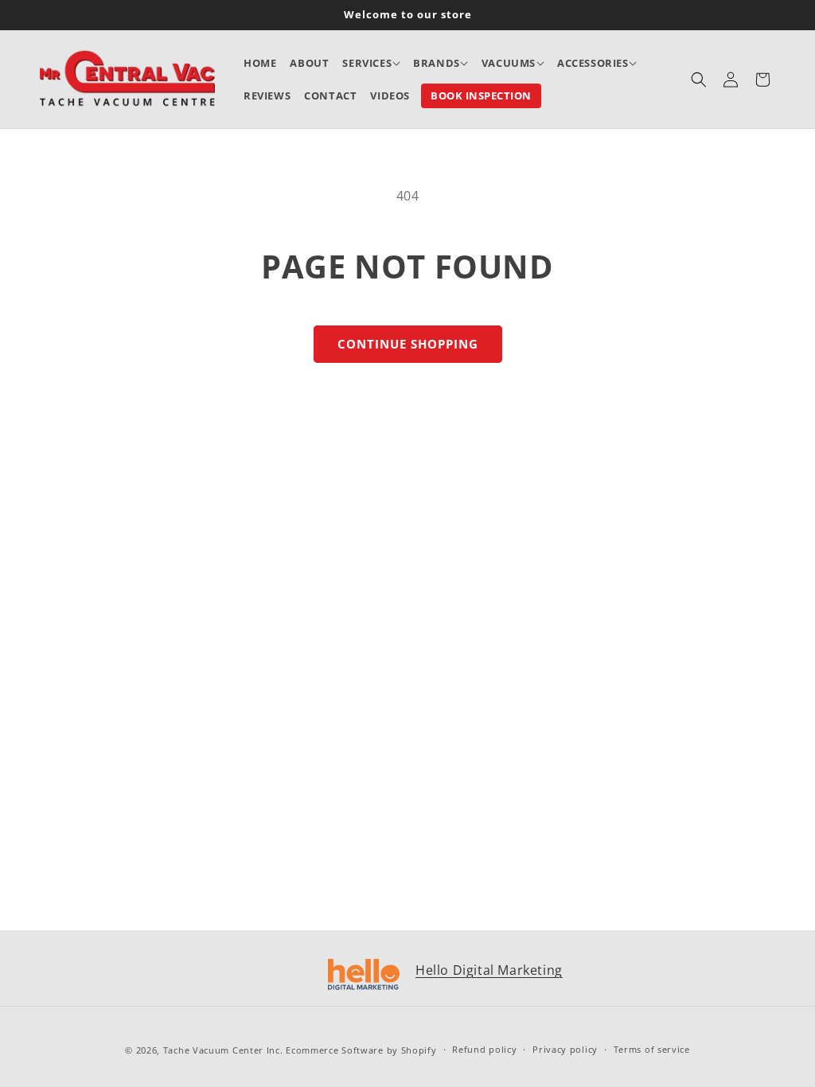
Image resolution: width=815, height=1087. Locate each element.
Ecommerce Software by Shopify (361, 1050)
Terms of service (652, 1049)
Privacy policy (565, 1049)
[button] (371, 63)
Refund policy (484, 1049)
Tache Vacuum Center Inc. (223, 1050)
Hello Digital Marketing (489, 970)
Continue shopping (407, 344)
